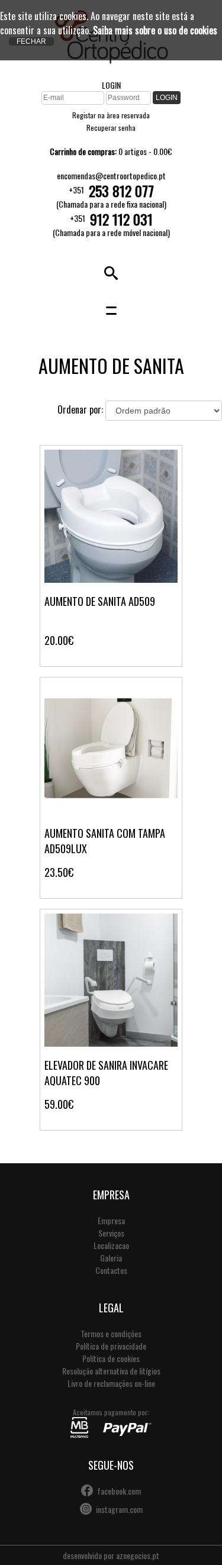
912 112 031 (121, 219)
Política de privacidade (111, 1346)
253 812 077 (121, 190)
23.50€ (58, 872)
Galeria (111, 1257)
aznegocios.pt (137, 1555)
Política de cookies (111, 1358)
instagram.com (119, 1509)
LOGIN (111, 85)
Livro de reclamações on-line (111, 1383)
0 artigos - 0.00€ (111, 151)
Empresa (111, 1220)
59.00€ (58, 1104)
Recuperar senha (111, 127)
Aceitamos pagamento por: (111, 1412)
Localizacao (111, 1245)
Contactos (111, 1270)
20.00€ (58, 640)
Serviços (111, 1233)
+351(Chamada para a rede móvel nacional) (111, 224)
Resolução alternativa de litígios (111, 1370)
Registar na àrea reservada (111, 115)
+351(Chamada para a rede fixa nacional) (111, 196)
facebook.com (119, 1491)
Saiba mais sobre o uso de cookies (155, 30)
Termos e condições (111, 1333)
